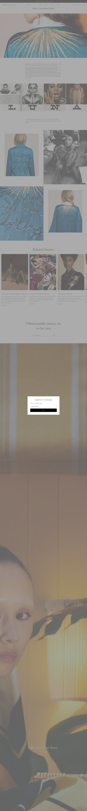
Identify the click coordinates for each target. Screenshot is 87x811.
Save (43, 410)
